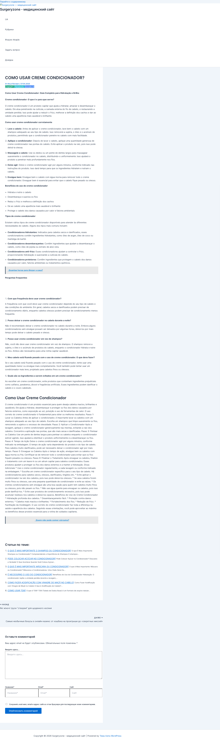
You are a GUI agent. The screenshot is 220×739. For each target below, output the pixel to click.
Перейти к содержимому (13, 1)
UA (6, 19)
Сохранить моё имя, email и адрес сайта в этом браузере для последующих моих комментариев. (52, 704)
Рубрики (9, 29)
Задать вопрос (12, 50)
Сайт (72, 687)
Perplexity (19, 86)
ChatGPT (9, 86)
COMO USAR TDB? (17, 590)
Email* (41, 687)
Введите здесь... (12, 649)
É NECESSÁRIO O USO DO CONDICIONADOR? (30, 574)
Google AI (29, 86)
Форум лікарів (12, 39)
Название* (9, 687)
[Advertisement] (51, 288)
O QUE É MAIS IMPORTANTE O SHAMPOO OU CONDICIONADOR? (39, 550)
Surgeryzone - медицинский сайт (27, 9)
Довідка (9, 60)
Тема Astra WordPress (110, 736)
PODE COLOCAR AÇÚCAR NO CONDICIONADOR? (32, 558)
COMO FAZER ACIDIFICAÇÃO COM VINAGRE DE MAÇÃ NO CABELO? (41, 582)
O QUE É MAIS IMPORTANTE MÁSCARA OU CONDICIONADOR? (38, 566)
